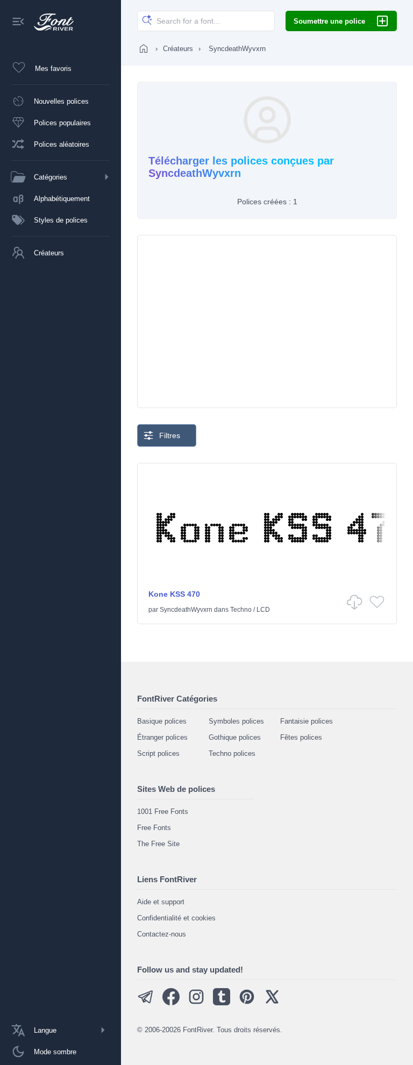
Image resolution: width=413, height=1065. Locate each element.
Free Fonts (154, 828)
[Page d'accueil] (143, 48)
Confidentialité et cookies (176, 918)
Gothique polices (235, 737)
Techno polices (232, 753)
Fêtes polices (301, 737)
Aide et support (160, 902)
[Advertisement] (267, 321)
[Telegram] (145, 1003)
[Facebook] (171, 1003)
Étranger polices (162, 737)
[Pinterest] (246, 1003)
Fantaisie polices (306, 721)
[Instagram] (196, 1003)
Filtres (169, 435)
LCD (263, 609)
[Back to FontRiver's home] (50, 22)
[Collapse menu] (18, 22)
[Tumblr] (221, 1003)
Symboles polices (236, 721)
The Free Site (158, 844)
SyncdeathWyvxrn (186, 609)
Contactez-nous (161, 934)
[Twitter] (272, 1003)
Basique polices (162, 721)
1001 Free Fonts (162, 811)
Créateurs (178, 49)
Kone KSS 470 (174, 594)
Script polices (158, 753)
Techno (241, 609)
